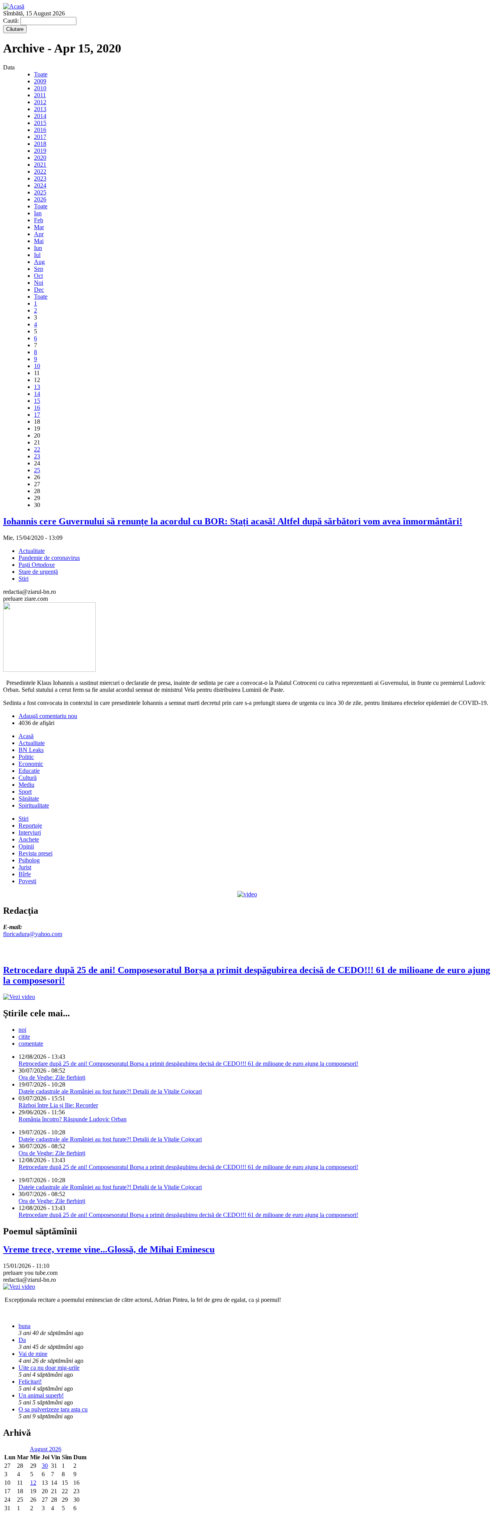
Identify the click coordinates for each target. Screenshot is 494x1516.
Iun (38, 248)
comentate (31, 1043)
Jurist (25, 867)
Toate (40, 74)
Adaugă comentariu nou (48, 716)
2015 (40, 123)
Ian (38, 213)
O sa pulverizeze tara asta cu (53, 1409)
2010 (40, 88)
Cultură (28, 777)
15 (37, 400)
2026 (40, 199)
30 (45, 1465)
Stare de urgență (38, 571)
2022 (40, 171)
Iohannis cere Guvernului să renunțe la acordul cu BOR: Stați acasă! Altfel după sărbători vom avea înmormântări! (232, 521)
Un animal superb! (41, 1395)
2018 (40, 143)
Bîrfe (25, 874)
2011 (40, 95)
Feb (38, 220)
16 (37, 407)
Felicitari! (30, 1381)
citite (24, 1036)
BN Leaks (31, 750)
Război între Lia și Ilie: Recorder (58, 1105)
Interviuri (30, 832)
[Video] (247, 894)
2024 (40, 185)
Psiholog (29, 860)
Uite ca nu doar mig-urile (49, 1367)
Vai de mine (33, 1353)
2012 (40, 102)
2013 (40, 109)
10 (37, 366)
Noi (38, 282)
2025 (40, 192)
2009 (40, 81)
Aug (39, 262)
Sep (38, 268)
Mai (39, 241)
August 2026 (45, 1449)
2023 (40, 178)
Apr (39, 234)
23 (37, 456)
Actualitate (32, 551)
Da (22, 1340)
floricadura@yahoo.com (32, 934)
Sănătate (29, 798)
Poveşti (27, 881)
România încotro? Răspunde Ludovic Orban (73, 1119)
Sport (25, 791)
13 (37, 387)
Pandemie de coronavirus (49, 557)
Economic (31, 764)
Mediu (26, 784)
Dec (39, 289)
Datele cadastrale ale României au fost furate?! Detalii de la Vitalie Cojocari (110, 1091)
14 (37, 393)
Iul (37, 255)
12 (33, 1482)
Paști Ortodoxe (37, 564)
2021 (40, 164)
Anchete (29, 839)
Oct (38, 275)
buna (24, 1326)
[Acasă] (13, 6)
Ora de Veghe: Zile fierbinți (52, 1077)
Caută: (11, 20)
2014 (40, 116)
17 (37, 414)
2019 (40, 150)
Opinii (26, 846)
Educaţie (29, 770)
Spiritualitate (34, 805)
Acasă (26, 736)
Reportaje (30, 825)
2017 (40, 137)
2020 (40, 157)
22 (37, 449)
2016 (40, 130)
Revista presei (35, 853)
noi (22, 1029)
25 (37, 470)
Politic (26, 757)
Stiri (24, 578)
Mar (39, 227)
